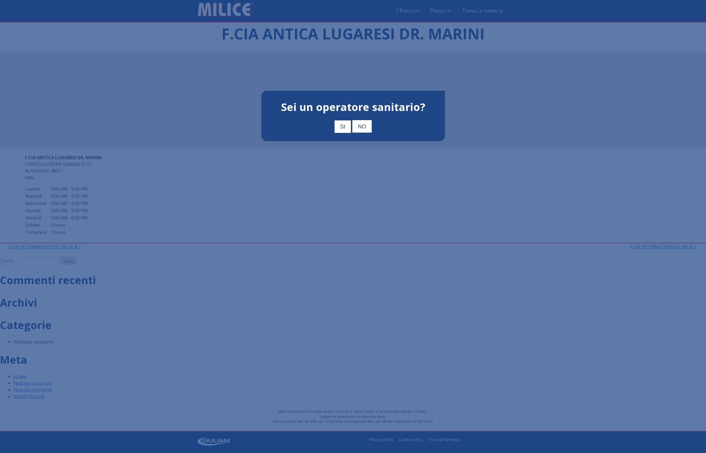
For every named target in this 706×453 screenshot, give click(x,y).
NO (362, 126)
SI (342, 126)
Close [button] (438, 95)
